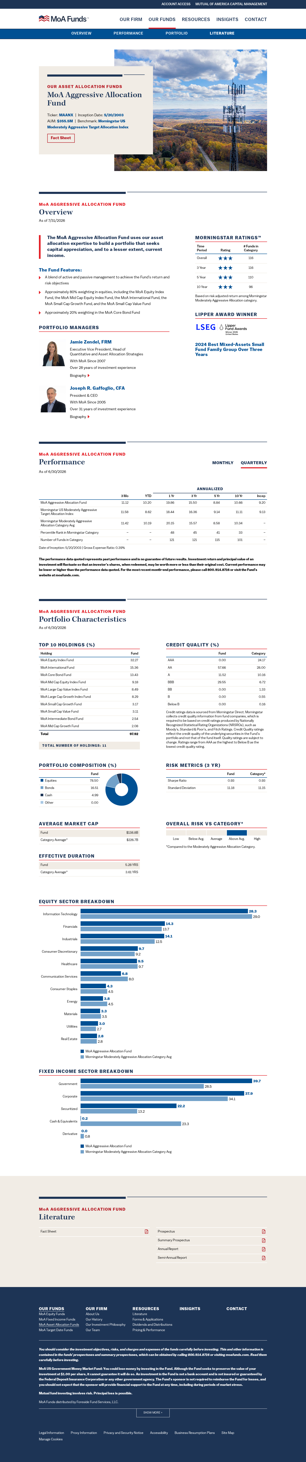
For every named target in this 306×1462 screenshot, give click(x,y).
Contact (256, 19)
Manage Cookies (51, 1439)
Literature (222, 34)
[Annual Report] (263, 1249)
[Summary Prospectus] (263, 1241)
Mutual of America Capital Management (231, 4)
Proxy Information (84, 1433)
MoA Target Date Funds (56, 1330)
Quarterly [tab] (254, 463)
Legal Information (51, 1433)
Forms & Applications (148, 1319)
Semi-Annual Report (172, 1258)
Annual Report (168, 1249)
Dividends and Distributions (152, 1325)
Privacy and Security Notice (123, 1433)
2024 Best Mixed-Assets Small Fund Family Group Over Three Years (229, 349)
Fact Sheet (61, 138)
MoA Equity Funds (52, 1314)
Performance (128, 34)
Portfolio (177, 34)
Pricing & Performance (149, 1330)
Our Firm (131, 19)
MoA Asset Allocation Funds (59, 1325)
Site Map (227, 1433)
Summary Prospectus (174, 1240)
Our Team (93, 1330)
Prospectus (166, 1231)
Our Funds (162, 19)
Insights (227, 19)
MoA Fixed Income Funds (57, 1319)
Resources (196, 19)
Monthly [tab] (223, 463)
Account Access (176, 4)
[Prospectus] (263, 1232)
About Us (92, 1314)
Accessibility (159, 1433)
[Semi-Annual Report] (263, 1258)
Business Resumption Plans (195, 1433)
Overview (81, 34)
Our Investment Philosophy (106, 1325)
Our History (94, 1319)
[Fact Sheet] (146, 1232)
